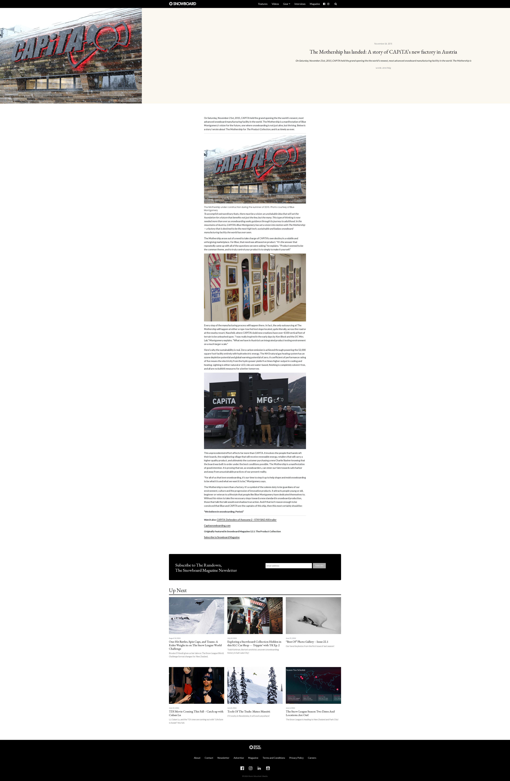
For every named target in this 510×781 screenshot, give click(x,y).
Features (262, 4)
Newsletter (223, 757)
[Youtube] (331, 2)
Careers (312, 757)
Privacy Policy (296, 757)
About (197, 757)
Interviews (299, 4)
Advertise (239, 757)
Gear (285, 4)
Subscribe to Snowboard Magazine (222, 537)
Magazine (315, 4)
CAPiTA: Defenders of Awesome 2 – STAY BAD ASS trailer (247, 519)
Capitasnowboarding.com (217, 525)
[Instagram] (328, 4)
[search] (335, 4)
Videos (275, 4)
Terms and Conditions (274, 757)
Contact (209, 757)
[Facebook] (324, 4)
